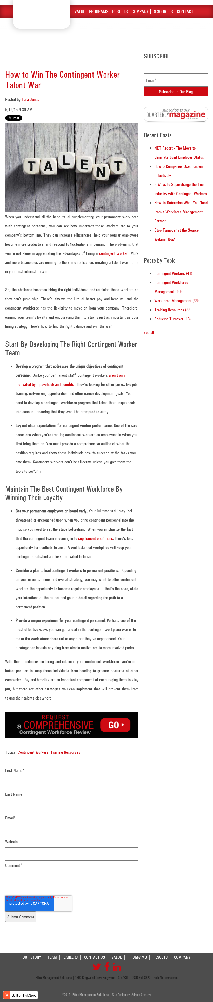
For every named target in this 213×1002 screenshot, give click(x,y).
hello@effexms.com (166, 977)
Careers (70, 957)
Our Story (32, 957)
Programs (98, 11)
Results (120, 11)
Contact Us (94, 957)
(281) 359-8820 (141, 977)
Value (80, 11)
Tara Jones (30, 99)
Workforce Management (176, 300)
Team (52, 957)
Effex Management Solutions (41, 14)
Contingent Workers (33, 752)
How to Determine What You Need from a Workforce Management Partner (181, 212)
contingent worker (113, 253)
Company (140, 11)
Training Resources (65, 752)
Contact (185, 11)
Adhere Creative (141, 995)
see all (149, 332)
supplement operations (95, 538)
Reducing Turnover (172, 318)
